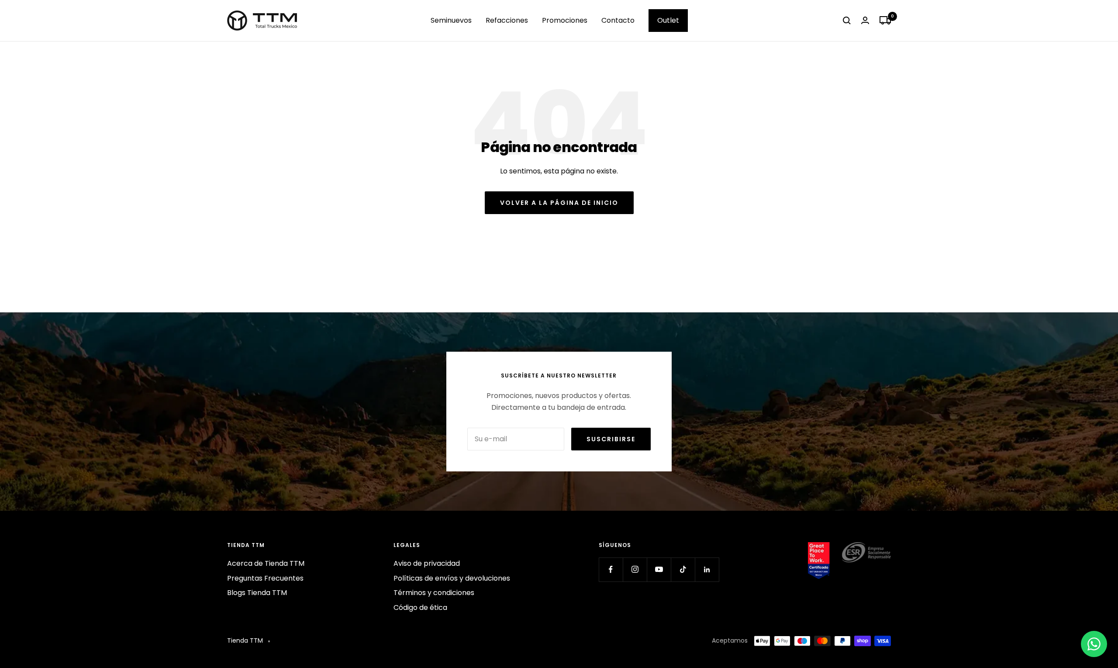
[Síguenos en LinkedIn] (707, 569)
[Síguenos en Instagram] (635, 569)
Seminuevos (451, 20)
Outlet (668, 20)
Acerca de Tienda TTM (265, 563)
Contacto (618, 20)
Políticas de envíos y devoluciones (451, 578)
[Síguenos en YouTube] (659, 569)
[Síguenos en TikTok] (683, 569)
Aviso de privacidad (426, 563)
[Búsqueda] (847, 20)
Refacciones (507, 20)
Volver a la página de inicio (559, 202)
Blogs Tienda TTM (257, 593)
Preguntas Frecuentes (265, 578)
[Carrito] (885, 20)
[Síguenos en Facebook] (611, 569)
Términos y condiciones (433, 593)
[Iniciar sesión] (865, 20)
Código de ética (420, 607)
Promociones (564, 20)
